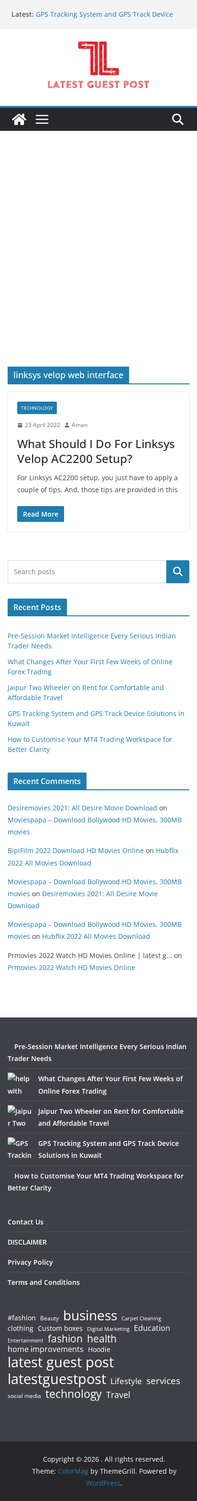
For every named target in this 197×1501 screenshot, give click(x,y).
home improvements (46, 1349)
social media (24, 1396)
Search (177, 571)
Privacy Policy (30, 1262)
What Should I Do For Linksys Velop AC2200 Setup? (96, 451)
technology (73, 1393)
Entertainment (26, 1340)
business (90, 1315)
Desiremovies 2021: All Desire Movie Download (82, 807)
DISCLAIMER (27, 1242)
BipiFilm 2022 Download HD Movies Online (76, 850)
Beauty (49, 1318)
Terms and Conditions (44, 1282)
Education (152, 1328)
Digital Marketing (108, 1329)
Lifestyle (126, 1381)
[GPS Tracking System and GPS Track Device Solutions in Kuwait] (20, 1149)
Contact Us (26, 1221)
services (163, 1380)
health (102, 1339)
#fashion (22, 1318)
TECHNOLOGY (37, 407)
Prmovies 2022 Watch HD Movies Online (71, 967)
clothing (20, 1328)
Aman (80, 425)
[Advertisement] (98, 263)
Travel (118, 1394)
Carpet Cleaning (141, 1318)
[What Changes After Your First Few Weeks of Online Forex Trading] (20, 1085)
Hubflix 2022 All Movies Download (96, 936)
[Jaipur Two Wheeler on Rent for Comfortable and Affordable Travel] (20, 1117)
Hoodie (99, 1349)
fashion (65, 1339)
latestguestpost (57, 1379)
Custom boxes (60, 1328)
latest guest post (61, 1362)
